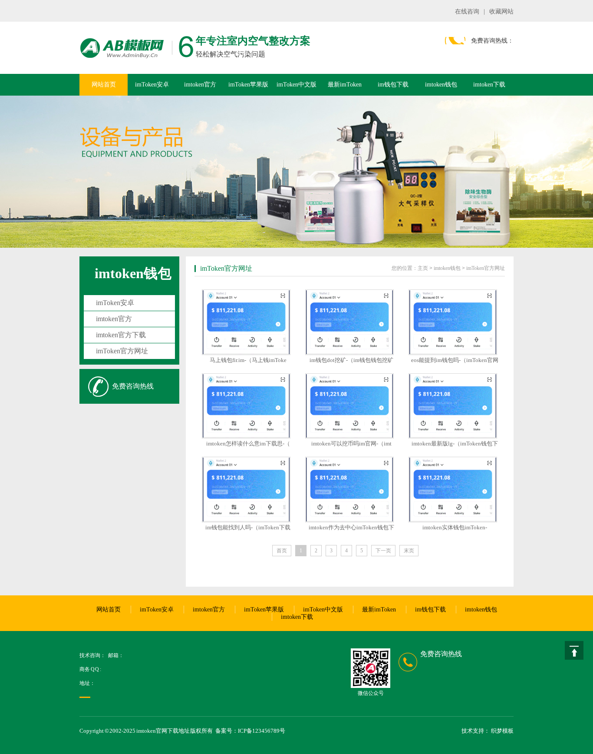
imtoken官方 (200, 84)
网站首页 (104, 84)
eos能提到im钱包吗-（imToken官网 (454, 360)
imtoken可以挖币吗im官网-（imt (351, 443)
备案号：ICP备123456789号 (250, 730)
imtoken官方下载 (121, 335)
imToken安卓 (152, 84)
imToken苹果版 (248, 84)
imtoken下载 (489, 84)
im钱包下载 (393, 84)
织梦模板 (502, 730)
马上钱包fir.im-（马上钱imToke (248, 360)
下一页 (383, 551)
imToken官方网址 (122, 351)
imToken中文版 (296, 84)
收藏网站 (501, 11)
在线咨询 (467, 11)
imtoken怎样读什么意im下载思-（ (248, 443)
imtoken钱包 (441, 84)
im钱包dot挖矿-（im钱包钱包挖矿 (351, 360)
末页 (409, 551)
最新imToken (345, 84)
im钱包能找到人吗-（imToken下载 (247, 527)
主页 (423, 268)
